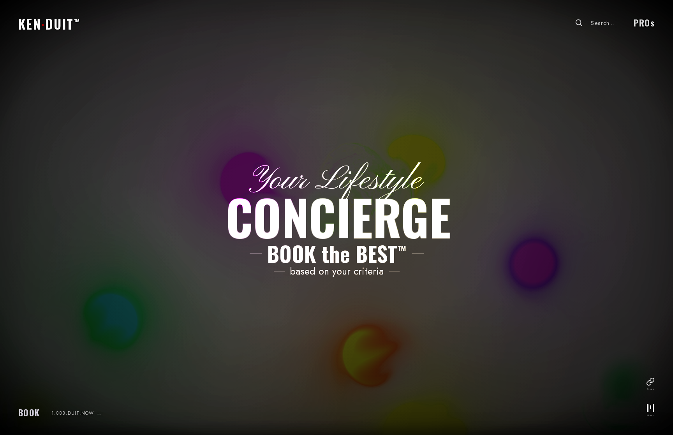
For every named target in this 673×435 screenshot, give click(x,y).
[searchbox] (609, 22)
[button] (48, 20)
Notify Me (336, 270)
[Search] (578, 22)
